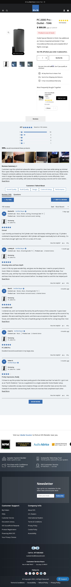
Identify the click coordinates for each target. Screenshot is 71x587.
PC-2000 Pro (11, 222)
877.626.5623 (45, 466)
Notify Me (59, 58)
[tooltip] (16, 166)
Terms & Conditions (18, 583)
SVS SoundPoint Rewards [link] (10, 526)
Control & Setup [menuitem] (46, 189)
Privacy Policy (55, 583)
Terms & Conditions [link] (35, 522)
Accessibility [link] (32, 533)
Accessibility (31, 583)
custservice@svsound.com (35, 556)
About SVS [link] (31, 510)
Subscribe (60, 496)
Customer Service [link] (8, 518)
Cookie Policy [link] (32, 530)
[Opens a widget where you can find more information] (62, 579)
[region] (35, 157)
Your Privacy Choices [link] (9, 537)
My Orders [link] (5, 510)
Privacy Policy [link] (32, 526)
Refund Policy (43, 583)
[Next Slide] (67, 157)
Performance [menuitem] (59, 189)
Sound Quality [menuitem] (11, 189)
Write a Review (62, 200)
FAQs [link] (3, 514)
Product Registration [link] (9, 530)
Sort (52, 207)
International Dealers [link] (35, 518)
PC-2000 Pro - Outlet (14, 369)
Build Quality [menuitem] (24, 189)
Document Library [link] (8, 522)
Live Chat (54, 466)
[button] (3, 10)
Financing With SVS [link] (8, 533)
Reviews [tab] (6, 195)
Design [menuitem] (34, 189)
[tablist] (35, 119)
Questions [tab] (17, 195)
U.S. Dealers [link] (32, 514)
